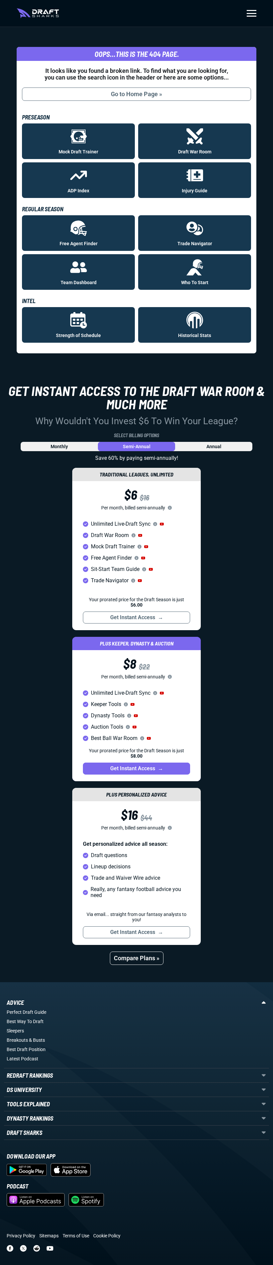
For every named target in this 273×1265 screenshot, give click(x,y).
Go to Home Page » (136, 93)
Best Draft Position (26, 1049)
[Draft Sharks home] (38, 13)
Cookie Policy (107, 1235)
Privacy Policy (21, 1235)
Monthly (59, 446)
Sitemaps (49, 1235)
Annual (213, 446)
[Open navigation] (251, 13)
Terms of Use (76, 1235)
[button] (162, 524)
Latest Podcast (22, 1058)
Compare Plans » (136, 958)
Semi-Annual (136, 446)
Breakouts (17, 1040)
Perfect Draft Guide (26, 1012)
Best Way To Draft (25, 1021)
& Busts (37, 1040)
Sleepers (15, 1030)
